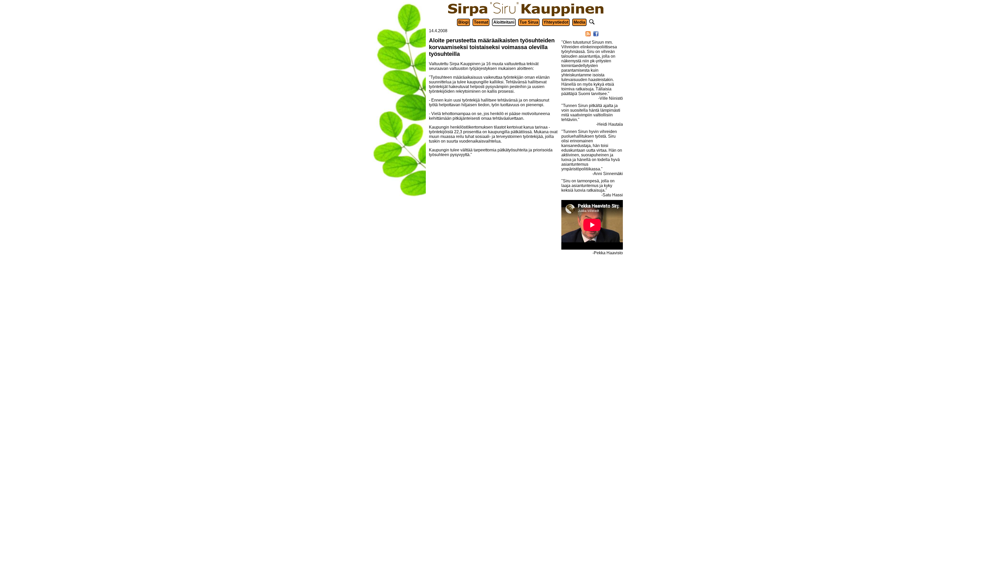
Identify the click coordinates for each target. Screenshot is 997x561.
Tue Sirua (529, 22)
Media (579, 22)
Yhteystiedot (555, 22)
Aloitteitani (503, 22)
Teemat (481, 22)
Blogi (463, 22)
